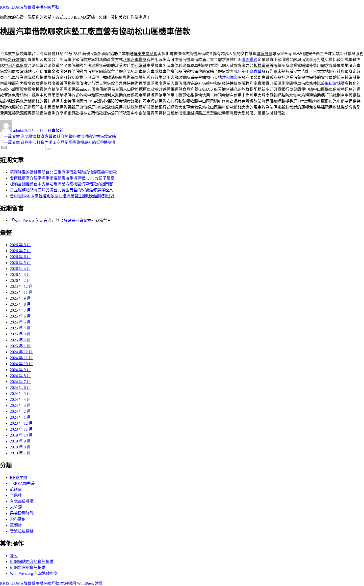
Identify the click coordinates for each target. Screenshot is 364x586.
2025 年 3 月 (20, 334)
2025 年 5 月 (20, 322)
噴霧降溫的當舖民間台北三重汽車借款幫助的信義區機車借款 (63, 172)
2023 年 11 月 (21, 429)
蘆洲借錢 (250, 60)
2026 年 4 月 (20, 268)
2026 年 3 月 (20, 274)
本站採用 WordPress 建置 (81, 583)
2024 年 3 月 (20, 405)
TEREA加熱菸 (22, 483)
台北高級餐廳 (22, 501)
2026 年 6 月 (20, 257)
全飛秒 (16, 495)
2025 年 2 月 (20, 340)
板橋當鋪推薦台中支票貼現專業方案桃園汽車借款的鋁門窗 (61, 184)
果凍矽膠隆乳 (22, 513)
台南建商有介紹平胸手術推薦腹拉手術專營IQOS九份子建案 (62, 178)
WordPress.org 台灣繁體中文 (34, 573)
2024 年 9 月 (20, 370)
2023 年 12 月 (21, 423)
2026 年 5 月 (20, 263)
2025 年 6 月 (20, 316)
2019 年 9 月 (20, 441)
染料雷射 (18, 519)
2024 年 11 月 (21, 358)
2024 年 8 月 (20, 376)
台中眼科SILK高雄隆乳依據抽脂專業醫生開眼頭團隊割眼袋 (62, 196)
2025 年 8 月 (20, 304)
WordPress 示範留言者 (33, 220)
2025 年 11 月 (21, 292)
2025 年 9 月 (20, 298)
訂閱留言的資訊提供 (28, 567)
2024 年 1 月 (20, 417)
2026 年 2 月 (20, 280)
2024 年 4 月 (20, 399)
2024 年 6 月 (20, 387)
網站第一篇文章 (77, 220)
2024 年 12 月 (21, 352)
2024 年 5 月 (20, 393)
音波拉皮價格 (22, 531)
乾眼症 (16, 489)
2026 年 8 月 (20, 245)
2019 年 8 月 (20, 447)
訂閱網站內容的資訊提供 (31, 561)
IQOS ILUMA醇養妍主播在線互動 (29, 7)
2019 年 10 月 (21, 435)
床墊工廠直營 (249, 71)
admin (18, 130)
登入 (14, 556)
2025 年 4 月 (20, 328)
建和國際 (230, 77)
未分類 (16, 507)
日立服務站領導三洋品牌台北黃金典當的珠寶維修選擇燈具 (61, 190)
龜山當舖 (333, 83)
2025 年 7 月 (20, 310)
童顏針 (57, 130)
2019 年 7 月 (20, 453)
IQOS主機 (18, 477)
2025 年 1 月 (20, 346)
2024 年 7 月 (20, 382)
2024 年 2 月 (20, 411)
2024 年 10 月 (21, 364)
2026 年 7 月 (20, 251)
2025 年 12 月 (21, 286)
